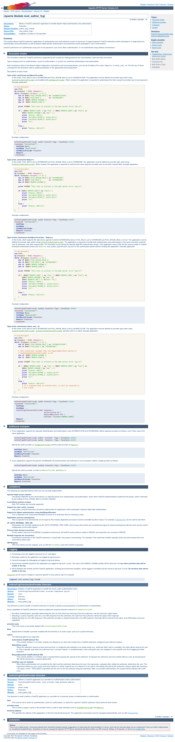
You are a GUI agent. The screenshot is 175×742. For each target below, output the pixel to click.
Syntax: (11, 591)
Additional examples (159, 22)
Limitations (156, 25)
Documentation (27, 11)
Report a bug (156, 48)
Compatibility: (9, 34)
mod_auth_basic (158, 59)
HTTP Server (15, 11)
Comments (156, 67)
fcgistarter (157, 62)
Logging (155, 27)
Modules (143, 4)
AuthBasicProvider (57, 80)
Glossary (163, 4)
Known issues (157, 45)
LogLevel (11, 575)
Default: (11, 594)
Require (74, 445)
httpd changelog (157, 42)
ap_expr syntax (36, 666)
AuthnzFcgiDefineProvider (160, 36)
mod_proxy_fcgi (158, 64)
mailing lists (140, 729)
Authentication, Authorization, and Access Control (162, 55)
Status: (7, 26)
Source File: (9, 31)
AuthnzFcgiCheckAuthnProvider (162, 34)
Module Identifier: (11, 29)
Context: (11, 596)
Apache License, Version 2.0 (27, 738)
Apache (6, 11)
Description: (9, 24)
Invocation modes (158, 20)
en (146, 19)
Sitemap (170, 4)
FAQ (157, 4)
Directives (151, 4)
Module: (11, 601)
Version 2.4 (38, 11)
